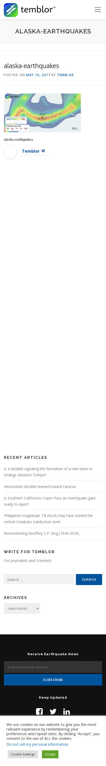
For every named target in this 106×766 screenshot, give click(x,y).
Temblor (65, 75)
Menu (97, 9)
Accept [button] (50, 754)
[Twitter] (53, 711)
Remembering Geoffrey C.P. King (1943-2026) (41, 533)
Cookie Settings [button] (23, 754)
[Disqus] (53, 245)
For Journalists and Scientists (28, 560)
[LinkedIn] (66, 711)
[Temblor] (10, 152)
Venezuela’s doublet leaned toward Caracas (40, 486)
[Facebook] (39, 711)
